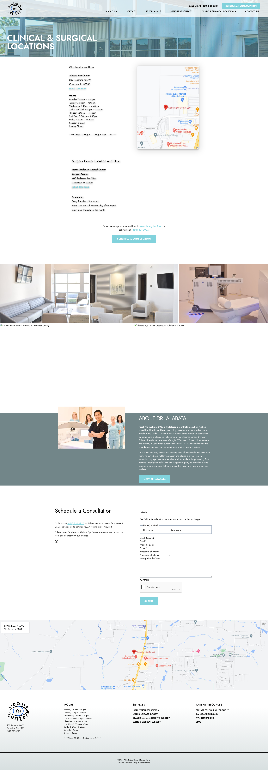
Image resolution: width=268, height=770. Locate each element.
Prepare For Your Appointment (212, 710)
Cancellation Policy (207, 714)
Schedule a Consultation (241, 6)
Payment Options (205, 718)
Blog (198, 721)
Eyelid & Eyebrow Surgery (147, 721)
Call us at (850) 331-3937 (203, 6)
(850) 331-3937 (13, 731)
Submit (148, 601)
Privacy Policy (145, 760)
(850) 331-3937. (140, 229)
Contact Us (252, 11)
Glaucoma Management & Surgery (151, 718)
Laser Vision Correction (146, 710)
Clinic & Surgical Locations (219, 11)
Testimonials (153, 11)
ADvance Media (144, 762)
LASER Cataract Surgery (145, 714)
